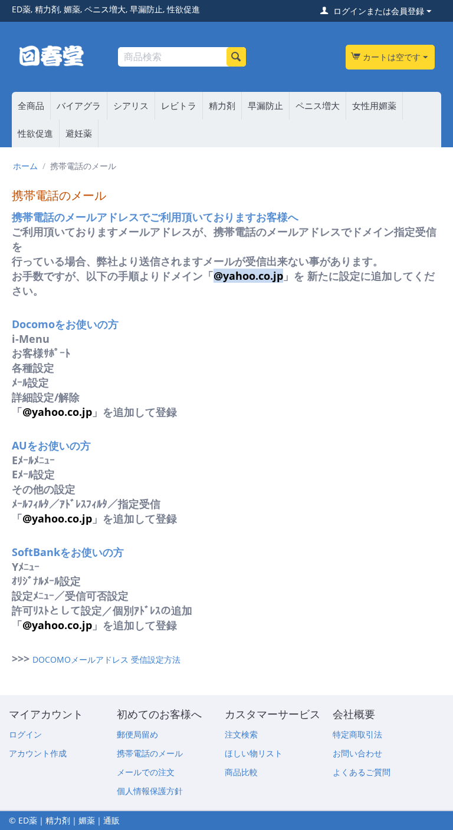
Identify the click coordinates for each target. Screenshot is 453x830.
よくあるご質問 (361, 772)
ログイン (25, 734)
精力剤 (222, 105)
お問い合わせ (357, 753)
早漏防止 (265, 105)
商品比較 (241, 772)
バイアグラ (79, 105)
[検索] (236, 57)
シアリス (131, 105)
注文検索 (241, 734)
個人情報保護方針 (150, 790)
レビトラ (178, 105)
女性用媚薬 (374, 105)
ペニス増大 (318, 105)
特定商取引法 (357, 734)
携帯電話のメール (150, 753)
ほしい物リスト (254, 753)
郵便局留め (137, 734)
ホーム (25, 165)
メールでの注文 (146, 772)
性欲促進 (35, 133)
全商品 (31, 105)
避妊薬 (78, 133)
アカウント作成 (38, 753)
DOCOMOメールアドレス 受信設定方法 (106, 659)
